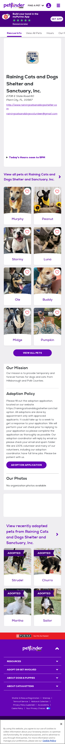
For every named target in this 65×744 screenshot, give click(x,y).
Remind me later (20, 24)
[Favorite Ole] (27, 272)
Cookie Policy (17, 708)
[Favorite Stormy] (27, 232)
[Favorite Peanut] (57, 191)
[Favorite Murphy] (27, 191)
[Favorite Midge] (27, 312)
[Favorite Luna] (57, 232)
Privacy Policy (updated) (24, 705)
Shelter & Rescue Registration (25, 698)
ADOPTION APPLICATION (26, 465)
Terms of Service (20, 701)
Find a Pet (34, 5)
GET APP (57, 19)
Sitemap (46, 698)
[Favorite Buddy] (57, 272)
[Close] (61, 724)
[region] (32, 732)
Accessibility (43, 705)
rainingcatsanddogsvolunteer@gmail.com (31, 113)
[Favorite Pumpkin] (57, 312)
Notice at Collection (40, 701)
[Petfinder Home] (14, 5)
